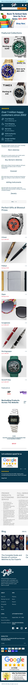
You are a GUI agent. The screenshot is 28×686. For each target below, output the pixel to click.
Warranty (8, 129)
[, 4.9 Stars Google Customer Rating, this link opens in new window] (14, 663)
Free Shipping (10, 124)
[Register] (24, 643)
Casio (14, 436)
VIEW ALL (25, 402)
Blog (2, 607)
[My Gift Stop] (7, 569)
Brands (2, 609)
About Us (3, 596)
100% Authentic (10, 134)
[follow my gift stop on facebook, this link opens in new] (13, 629)
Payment (14, 601)
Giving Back (3, 604)
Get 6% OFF (14, 638)
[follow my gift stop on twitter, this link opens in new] (26, 629)
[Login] (23, 5)
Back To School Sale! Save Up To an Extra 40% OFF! (14, 1)
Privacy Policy (4, 617)
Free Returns (9, 119)
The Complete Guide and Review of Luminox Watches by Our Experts (11, 557)
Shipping (14, 596)
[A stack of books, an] (14, 20)
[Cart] (26, 5)
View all (24, 531)
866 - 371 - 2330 (20, 617)
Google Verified (10, 139)
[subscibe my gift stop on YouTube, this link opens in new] (17, 629)
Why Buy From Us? (5, 599)
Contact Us (3, 601)
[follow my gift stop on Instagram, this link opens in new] (22, 629)
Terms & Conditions (5, 620)
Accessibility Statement (6, 622)
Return (13, 599)
